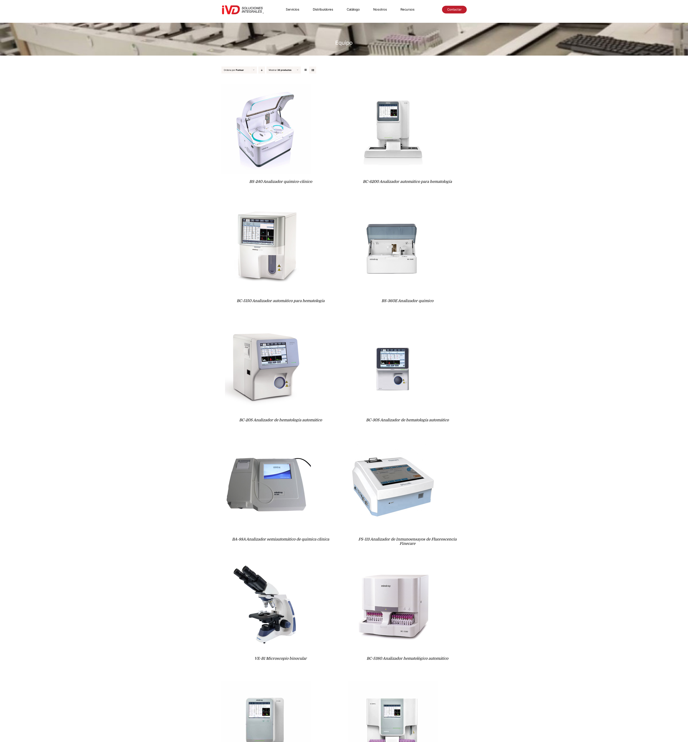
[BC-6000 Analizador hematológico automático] (266, 683)
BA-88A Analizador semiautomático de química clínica (280, 539)
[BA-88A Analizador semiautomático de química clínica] (266, 445)
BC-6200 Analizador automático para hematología (407, 181)
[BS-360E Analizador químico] (393, 206)
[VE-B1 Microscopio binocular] (266, 564)
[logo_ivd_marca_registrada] (242, 6)
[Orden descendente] (261, 70)
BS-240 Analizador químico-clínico (280, 181)
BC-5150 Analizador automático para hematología (280, 301)
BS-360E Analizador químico (407, 301)
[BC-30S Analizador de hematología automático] (393, 326)
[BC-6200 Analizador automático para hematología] (393, 87)
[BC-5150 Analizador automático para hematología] (266, 206)
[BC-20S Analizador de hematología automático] (266, 326)
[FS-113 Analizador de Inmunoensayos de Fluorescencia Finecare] (393, 445)
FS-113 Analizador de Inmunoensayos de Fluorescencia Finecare (407, 541)
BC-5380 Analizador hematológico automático (407, 658)
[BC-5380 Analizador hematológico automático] (393, 564)
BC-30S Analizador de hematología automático (407, 420)
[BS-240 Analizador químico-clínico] (266, 87)
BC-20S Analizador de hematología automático (280, 420)
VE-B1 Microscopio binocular (280, 658)
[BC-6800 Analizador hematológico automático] (393, 683)
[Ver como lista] (312, 70)
